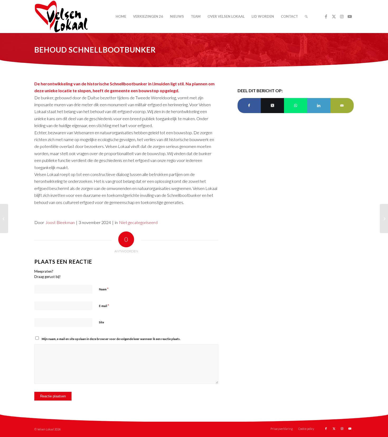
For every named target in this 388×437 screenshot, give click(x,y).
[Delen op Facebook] (249, 105)
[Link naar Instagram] (342, 16)
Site (101, 322)
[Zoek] (306, 16)
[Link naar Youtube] (350, 16)
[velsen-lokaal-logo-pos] (61, 16)
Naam (103, 289)
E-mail (104, 306)
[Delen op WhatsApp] (295, 105)
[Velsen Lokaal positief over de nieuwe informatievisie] (4, 218)
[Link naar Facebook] (326, 16)
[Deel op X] (272, 105)
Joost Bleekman (60, 222)
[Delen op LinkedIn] (318, 105)
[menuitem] (121, 16)
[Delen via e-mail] (342, 105)
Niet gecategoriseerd (138, 222)
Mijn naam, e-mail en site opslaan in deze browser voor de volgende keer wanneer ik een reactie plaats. (111, 339)
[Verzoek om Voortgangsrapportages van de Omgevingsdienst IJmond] (384, 218)
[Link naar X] (334, 16)
